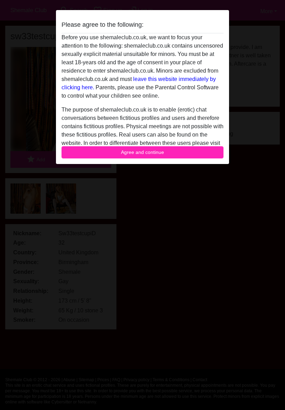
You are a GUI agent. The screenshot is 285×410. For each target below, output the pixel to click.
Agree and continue (142, 152)
